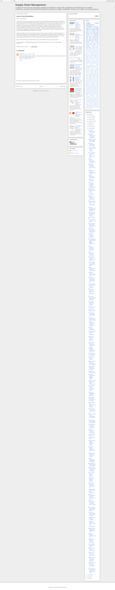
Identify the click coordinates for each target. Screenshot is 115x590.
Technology (96, 26)
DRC (98, 52)
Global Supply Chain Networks (92, 38)
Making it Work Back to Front (91, 310)
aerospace (90, 81)
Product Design (95, 28)
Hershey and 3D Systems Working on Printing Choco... (91, 443)
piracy (94, 97)
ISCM (94, 58)
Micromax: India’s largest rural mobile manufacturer (92, 382)
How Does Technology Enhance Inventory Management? (91, 185)
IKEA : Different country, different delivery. (91, 474)
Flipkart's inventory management (78, 24)
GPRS (87, 56)
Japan (98, 63)
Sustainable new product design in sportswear (92, 464)
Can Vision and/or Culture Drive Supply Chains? (91, 514)
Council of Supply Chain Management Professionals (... (92, 416)
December (91, 115)
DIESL (96, 52)
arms (93, 81)
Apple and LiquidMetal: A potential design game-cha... (91, 497)
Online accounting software (25, 58)
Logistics (88, 28)
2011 (96, 47)
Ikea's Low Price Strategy (75, 57)
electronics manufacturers (92, 87)
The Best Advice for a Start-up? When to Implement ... (91, 285)
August (90, 123)
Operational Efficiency (90, 41)
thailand (97, 104)
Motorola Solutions (95, 68)
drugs (97, 44)
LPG (93, 66)
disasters (94, 44)
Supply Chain (96, 43)
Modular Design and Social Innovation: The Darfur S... (92, 426)
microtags (87, 96)
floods (98, 88)
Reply (21, 60)
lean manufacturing (94, 29)
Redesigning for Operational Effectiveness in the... (91, 530)
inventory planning (90, 45)
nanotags (92, 96)
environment (88, 88)
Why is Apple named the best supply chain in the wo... (91, 485)
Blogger (64, 587)
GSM (89, 56)
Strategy (97, 74)
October (90, 119)
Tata (93, 78)
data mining (88, 86)
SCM (87, 29)
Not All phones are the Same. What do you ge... (91, 410)
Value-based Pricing (89, 80)
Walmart (90, 44)
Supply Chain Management (30, 4)
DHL (93, 52)
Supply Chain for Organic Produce (91, 358)
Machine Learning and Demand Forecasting (91, 269)
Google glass (88, 57)
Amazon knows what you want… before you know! (91, 554)
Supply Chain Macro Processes (91, 75)
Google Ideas (96, 56)
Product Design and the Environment (91, 549)
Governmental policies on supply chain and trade (91, 368)
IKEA (87, 39)
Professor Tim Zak (75, 153)
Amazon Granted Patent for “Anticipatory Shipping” (91, 559)
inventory (89, 27)
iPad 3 (97, 91)
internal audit (88, 92)
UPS (98, 78)
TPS (87, 44)
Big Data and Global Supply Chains (91, 190)
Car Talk (87, 51)
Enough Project (96, 54)
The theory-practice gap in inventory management (91, 323)
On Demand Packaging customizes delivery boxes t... (91, 166)
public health (95, 98)
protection (90, 98)
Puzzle (95, 69)
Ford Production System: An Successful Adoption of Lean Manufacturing (78, 67)
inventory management (92, 35)
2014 (88, 114)
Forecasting (94, 37)
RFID (97, 30)
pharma (91, 97)
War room (94, 80)
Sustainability (96, 33)
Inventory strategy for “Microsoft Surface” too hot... (91, 249)
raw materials (95, 99)
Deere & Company (90, 53)
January (90, 128)
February (91, 126)
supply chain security (90, 103)
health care (88, 32)
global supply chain (95, 89)
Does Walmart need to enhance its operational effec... (91, 388)
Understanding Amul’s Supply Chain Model (78, 89)
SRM (91, 74)
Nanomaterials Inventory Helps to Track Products (91, 258)
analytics (88, 34)
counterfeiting (96, 85)
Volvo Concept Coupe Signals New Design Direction (91, 509)
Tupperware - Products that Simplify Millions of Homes (91, 376)
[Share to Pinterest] (36, 46)
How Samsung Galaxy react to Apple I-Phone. (92, 319)
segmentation (88, 101)
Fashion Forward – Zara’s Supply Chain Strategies (78, 47)
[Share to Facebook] (35, 46)
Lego (98, 67)
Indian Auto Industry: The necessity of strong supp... (91, 431)
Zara (86, 81)
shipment (92, 101)
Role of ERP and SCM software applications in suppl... (91, 570)
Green (92, 57)
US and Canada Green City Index (92, 79)
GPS (98, 37)
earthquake (91, 86)
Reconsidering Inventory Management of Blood (91, 344)
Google (92, 56)
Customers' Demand (89, 52)
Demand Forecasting (91, 30)
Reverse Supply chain (90, 73)
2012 (88, 576)
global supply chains (89, 90)
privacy (87, 98)
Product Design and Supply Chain (91, 545)
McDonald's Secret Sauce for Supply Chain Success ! (92, 503)
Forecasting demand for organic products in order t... (91, 338)
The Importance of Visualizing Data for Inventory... (91, 214)
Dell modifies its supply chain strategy (78, 126)
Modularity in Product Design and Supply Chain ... (91, 449)
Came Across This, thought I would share (91, 354)
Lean (91, 33)
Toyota (96, 78)
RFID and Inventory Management (91, 328)
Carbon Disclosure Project (94, 51)
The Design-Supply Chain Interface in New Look (91, 394)
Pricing (92, 69)
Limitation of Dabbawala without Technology (91, 540)
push (87, 99)
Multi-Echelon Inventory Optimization (78, 78)
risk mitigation (95, 46)
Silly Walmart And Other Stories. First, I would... (92, 140)
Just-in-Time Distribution (91, 180)
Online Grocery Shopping (91, 307)
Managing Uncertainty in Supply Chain (91, 144)
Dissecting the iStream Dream (92, 372)
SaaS (91, 43)
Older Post (62, 86)
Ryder (95, 73)
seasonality (97, 100)
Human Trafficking (89, 58)
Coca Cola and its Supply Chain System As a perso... (91, 399)
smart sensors (89, 47)
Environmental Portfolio (90, 55)
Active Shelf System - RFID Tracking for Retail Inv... (91, 298)
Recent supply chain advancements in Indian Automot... (91, 404)
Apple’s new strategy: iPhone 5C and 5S (92, 535)
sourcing (89, 102)
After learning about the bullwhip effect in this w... (91, 172)
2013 (88, 574)
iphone (92, 92)
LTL (95, 66)
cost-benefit (91, 85)
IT (96, 58)
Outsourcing (88, 69)
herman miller (90, 91)
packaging (87, 97)
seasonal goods (92, 100)
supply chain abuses (95, 102)
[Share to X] (34, 46)
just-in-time (95, 92)
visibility (93, 47)
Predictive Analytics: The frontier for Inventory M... (91, 197)
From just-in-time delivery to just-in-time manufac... (92, 149)
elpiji (98, 87)
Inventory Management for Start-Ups (91, 176)
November (91, 117)
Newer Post (19, 86)
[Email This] (31, 46)
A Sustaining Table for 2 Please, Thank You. (91, 523)
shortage (95, 101)
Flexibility (95, 55)
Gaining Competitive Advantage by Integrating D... (92, 460)
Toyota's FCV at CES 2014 (91, 435)
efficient (95, 86)
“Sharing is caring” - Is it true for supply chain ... (91, 274)
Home (41, 86)
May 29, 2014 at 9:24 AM (29, 54)
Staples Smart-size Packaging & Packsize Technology (92, 469)
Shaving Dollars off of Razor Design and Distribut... (91, 455)
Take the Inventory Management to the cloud (91, 160)
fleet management (93, 88)
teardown (91, 104)
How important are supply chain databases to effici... (91, 155)
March (90, 125)
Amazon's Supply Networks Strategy (78, 35)
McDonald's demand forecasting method (91, 235)
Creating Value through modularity (91, 518)
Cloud (90, 37)
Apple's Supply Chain (90, 36)
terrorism (94, 104)
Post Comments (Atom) (44, 90)
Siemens (93, 74)
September (91, 121)
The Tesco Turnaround (91, 193)
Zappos (97, 80)
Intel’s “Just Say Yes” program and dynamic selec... (91, 264)
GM (98, 55)
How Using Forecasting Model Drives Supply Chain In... (91, 280)
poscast (97, 97)
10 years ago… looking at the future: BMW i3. (91, 314)
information (96, 34)
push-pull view (90, 99)
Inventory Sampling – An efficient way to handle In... (92, 209)
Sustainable (88, 78)
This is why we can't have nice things (92, 220)
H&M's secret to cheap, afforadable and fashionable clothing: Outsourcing (76, 115)
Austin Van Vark (74, 150)
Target (91, 78)
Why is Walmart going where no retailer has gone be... (91, 225)
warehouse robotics (89, 108)
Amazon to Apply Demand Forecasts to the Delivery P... (91, 564)
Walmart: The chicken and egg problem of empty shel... (92, 230)
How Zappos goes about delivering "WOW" (91, 303)
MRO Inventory (91, 217)
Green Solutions (96, 57)
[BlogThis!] (32, 46)
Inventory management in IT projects (91, 131)
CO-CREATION (91, 526)
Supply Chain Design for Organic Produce (91, 479)
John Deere (89, 64)
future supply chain (89, 89)
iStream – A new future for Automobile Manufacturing (91, 363)
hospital (94, 91)
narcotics (97, 96)
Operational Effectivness (94, 39)
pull (98, 98)
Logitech (87, 68)
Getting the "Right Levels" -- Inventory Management (91, 136)
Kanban (97, 64)
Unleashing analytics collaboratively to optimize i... (91, 349)
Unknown (22, 54)
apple (92, 34)
